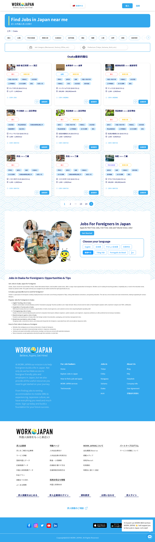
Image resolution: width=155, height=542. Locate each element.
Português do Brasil (118, 252)
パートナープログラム (129, 445)
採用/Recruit (88, 460)
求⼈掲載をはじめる (27, 495)
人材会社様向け (56, 450)
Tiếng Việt (101, 252)
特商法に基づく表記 (90, 470)
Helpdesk (130, 379)
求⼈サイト (131, 495)
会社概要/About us (90, 450)
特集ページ (54, 445)
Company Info (132, 383)
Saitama (104, 383)
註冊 (138, 5)
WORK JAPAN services (69, 383)
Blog (129, 369)
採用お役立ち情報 (57, 479)
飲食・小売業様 (56, 460)
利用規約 (86, 465)
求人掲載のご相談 (75, 508)
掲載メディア (88, 455)
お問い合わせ (107, 495)
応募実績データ (22, 465)
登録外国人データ (23, 460)
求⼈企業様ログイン (59, 495)
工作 (8, 31)
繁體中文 (88, 252)
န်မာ (132, 252)
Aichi (102, 393)
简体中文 (126, 247)
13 (81, 203)
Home (63, 369)
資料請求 (85, 495)
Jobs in (104, 364)
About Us (131, 364)
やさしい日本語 (112, 247)
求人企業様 (21, 445)
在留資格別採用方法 (57, 470)
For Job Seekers (68, 364)
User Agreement (133, 388)
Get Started (87, 233)
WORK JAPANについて (93, 445)
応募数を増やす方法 (57, 465)
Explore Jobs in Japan (69, 374)
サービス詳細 (21, 455)
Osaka (103, 388)
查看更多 (44, 102)
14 (86, 203)
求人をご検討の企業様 (24, 450)
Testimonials (66, 388)
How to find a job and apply (71, 379)
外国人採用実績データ (24, 470)
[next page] (91, 204)
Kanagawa (104, 379)
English (87, 247)
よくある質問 (21, 485)
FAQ (128, 374)
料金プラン (20, 475)
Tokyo (103, 369)
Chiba (103, 374)
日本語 (98, 247)
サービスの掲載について (129, 450)
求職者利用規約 (133, 393)
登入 (127, 5)
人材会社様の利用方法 (58, 455)
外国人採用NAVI (56, 484)
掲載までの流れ (22, 480)
